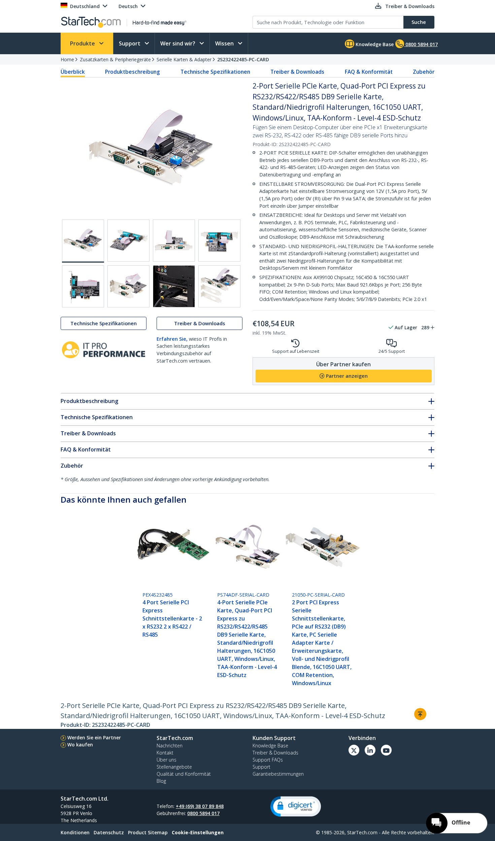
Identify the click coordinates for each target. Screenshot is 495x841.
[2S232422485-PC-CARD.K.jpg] (128, 241)
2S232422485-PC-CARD (243, 59)
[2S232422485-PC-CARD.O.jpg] (128, 286)
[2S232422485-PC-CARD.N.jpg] (83, 286)
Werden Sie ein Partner (94, 737)
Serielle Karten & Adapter (184, 59)
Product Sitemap (148, 832)
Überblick (73, 71)
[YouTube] (386, 750)
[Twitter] (354, 750)
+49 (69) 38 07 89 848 (200, 806)
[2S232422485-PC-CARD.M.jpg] (219, 241)
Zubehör (423, 71)
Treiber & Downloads (297, 71)
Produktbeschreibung (132, 71)
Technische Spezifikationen (215, 71)
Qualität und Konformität (184, 774)
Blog (161, 781)
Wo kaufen (80, 744)
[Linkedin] (370, 750)
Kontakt (165, 752)
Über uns (166, 759)
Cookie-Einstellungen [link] (198, 832)
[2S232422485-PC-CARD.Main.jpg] (83, 241)
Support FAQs (268, 759)
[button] (295, 806)
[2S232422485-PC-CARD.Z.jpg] (219, 286)
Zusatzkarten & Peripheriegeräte (115, 59)
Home (67, 59)
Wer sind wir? (178, 43)
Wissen (225, 43)
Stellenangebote (174, 767)
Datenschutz (109, 832)
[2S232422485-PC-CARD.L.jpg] (174, 241)
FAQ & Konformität (369, 71)
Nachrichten (170, 745)
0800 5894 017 (203, 813)
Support (130, 43)
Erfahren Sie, (172, 339)
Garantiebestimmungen (278, 774)
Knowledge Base (374, 44)
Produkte (83, 43)
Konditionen (75, 832)
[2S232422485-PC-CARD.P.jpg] (174, 286)
